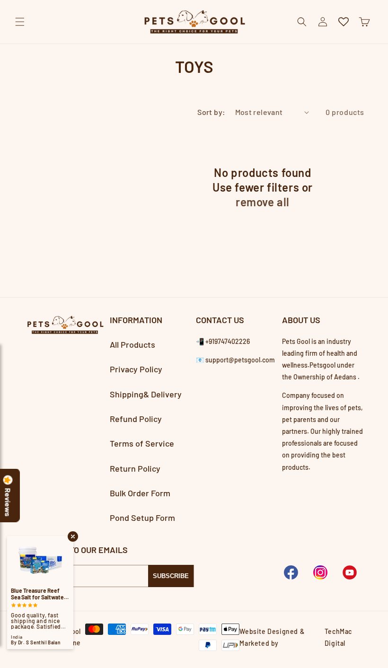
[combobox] (194, 43)
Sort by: (211, 111)
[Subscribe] (171, 576)
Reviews (8, 502)
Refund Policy (136, 418)
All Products (132, 344)
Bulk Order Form (140, 493)
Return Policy (135, 468)
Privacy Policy (136, 369)
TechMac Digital (338, 637)
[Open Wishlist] (343, 21)
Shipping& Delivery (146, 394)
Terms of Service (142, 443)
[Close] (372, 43)
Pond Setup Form (142, 517)
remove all (263, 202)
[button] (19, 21)
